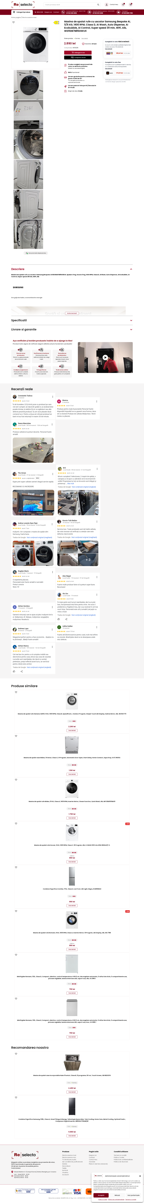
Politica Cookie (102, 1199)
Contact (56, 12)
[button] (140, 1176)
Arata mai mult (72, 313)
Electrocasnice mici (69, 1157)
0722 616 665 (71, 13)
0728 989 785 (127, 13)
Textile (64, 1168)
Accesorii (65, 1175)
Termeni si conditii (130, 1199)
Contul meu (114, 4)
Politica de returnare (121, 1162)
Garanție (92, 1162)
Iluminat (65, 1170)
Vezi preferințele (133, 1195)
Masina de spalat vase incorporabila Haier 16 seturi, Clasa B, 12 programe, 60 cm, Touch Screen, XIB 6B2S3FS (72, 1075)
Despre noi (48, 12)
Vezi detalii (108, 49)
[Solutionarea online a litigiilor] (48, 1191)
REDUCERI (40, 12)
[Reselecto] (23, 4)
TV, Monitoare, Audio (69, 1160)
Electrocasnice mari (29, 17)
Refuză (117, 1195)
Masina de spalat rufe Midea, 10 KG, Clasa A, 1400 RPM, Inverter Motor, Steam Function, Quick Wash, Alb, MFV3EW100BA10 (72, 801)
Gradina (65, 1173)
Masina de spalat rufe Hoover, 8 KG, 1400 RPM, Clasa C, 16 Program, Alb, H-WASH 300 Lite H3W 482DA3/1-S (72, 845)
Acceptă (101, 1195)
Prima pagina (16, 17)
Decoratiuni (66, 1166)
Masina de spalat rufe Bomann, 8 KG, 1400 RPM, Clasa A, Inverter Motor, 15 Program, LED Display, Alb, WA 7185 (72, 933)
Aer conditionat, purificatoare (72, 1162)
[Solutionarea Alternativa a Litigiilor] (25, 1191)
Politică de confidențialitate (116, 1199)
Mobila (64, 1164)
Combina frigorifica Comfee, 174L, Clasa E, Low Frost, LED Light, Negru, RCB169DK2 (72, 889)
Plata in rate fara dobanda (98, 1164)
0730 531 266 (98, 13)
